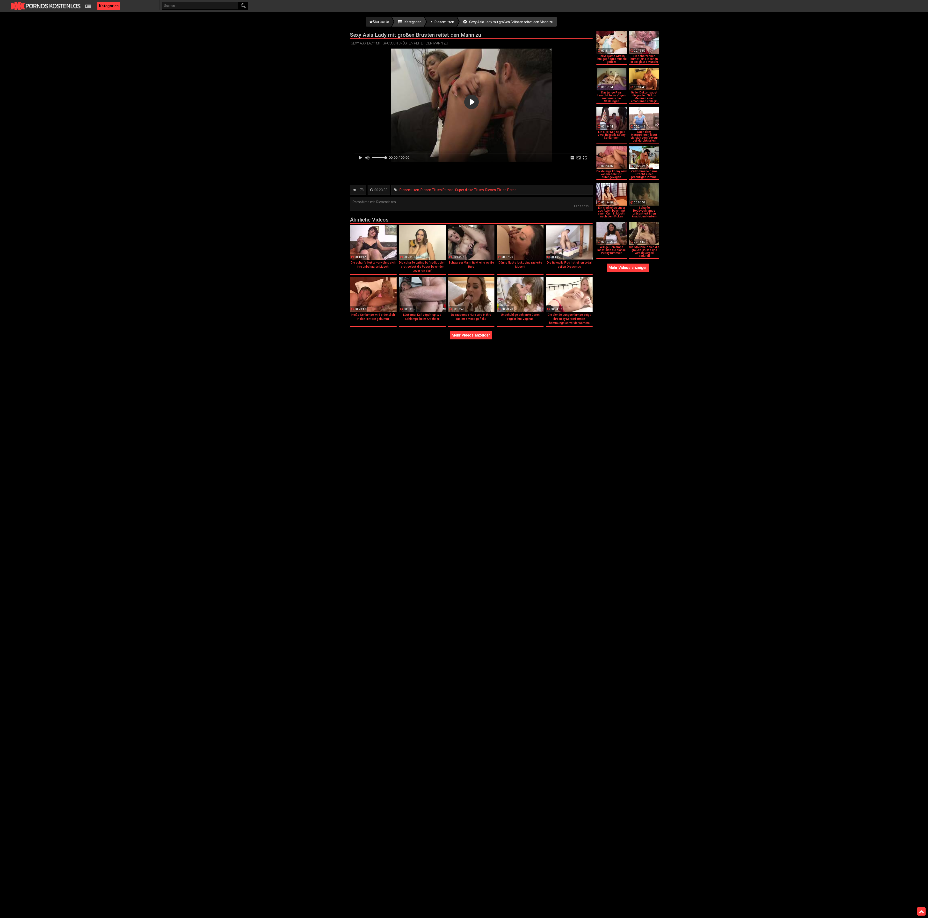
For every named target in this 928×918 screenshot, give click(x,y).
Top (921, 911)
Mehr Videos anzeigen (471, 335)
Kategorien (109, 6)
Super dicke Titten (469, 190)
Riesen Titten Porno (500, 190)
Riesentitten (409, 190)
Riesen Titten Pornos (437, 190)
